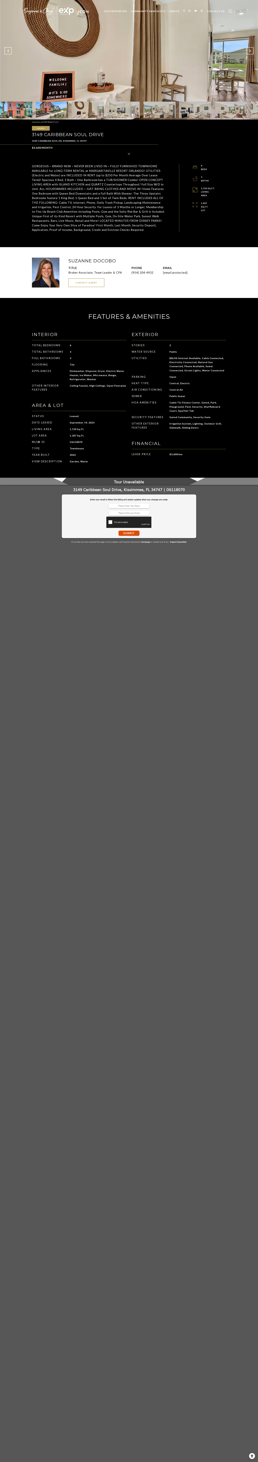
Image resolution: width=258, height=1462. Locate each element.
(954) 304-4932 (142, 272)
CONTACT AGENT (86, 282)
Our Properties (115, 11)
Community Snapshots (148, 11)
